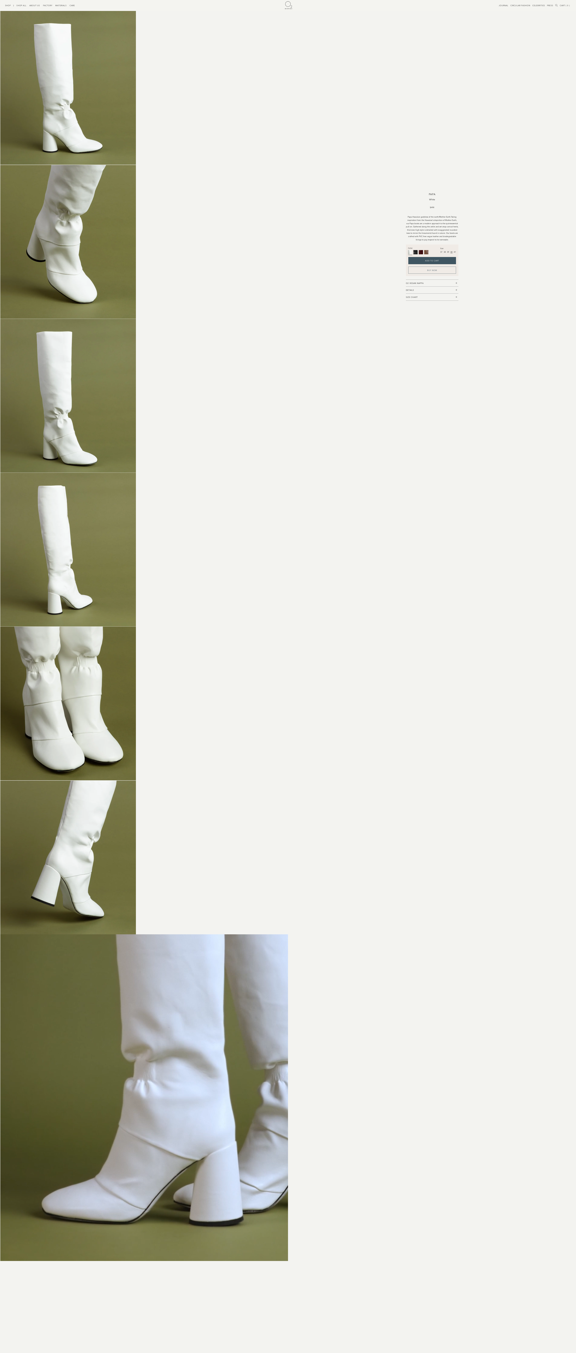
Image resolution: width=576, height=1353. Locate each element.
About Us (34, 5)
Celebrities (538, 5)
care (72, 5)
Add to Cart (432, 260)
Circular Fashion (520, 5)
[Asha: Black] (410, 252)
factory (47, 5)
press (550, 5)
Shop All (21, 5)
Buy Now (432, 270)
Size (441, 248)
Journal (503, 5)
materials (61, 5)
